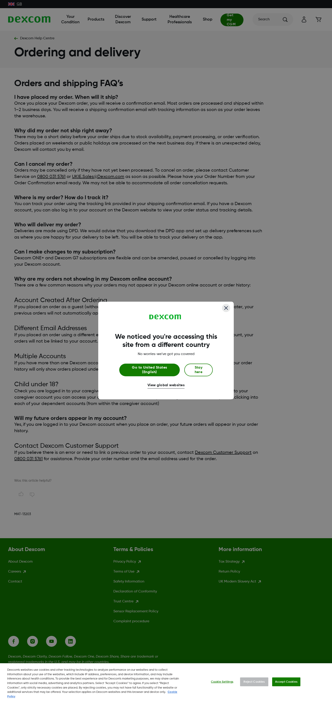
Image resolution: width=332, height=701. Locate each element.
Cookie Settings (222, 681)
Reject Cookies (254, 681)
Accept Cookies (286, 681)
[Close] (226, 308)
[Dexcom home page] (165, 317)
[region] (166, 682)
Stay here (199, 370)
